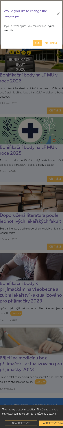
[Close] (58, 13)
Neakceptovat (21, 423)
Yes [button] (37, 43)
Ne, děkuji (51, 43)
